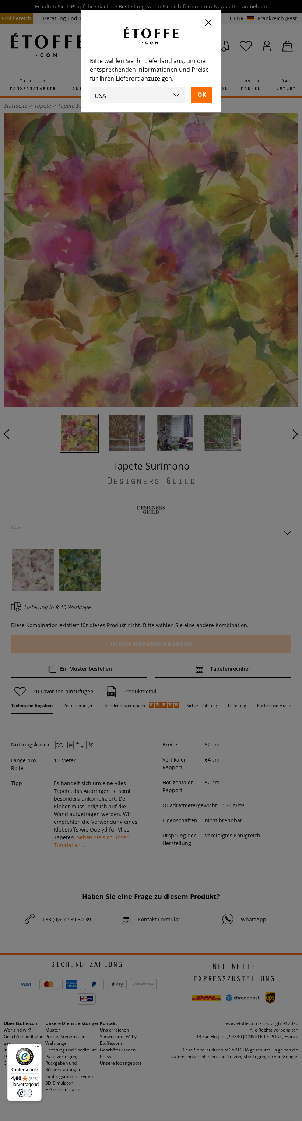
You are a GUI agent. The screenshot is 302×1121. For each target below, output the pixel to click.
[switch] (24, 1093)
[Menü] (37, 1048)
